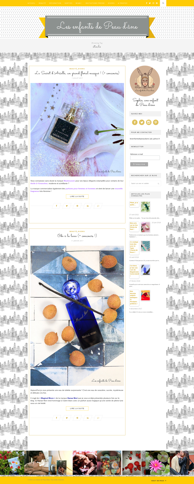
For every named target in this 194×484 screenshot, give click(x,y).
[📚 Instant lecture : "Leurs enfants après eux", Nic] (61, 463)
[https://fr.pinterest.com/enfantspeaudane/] (155, 125)
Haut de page (158, 481)
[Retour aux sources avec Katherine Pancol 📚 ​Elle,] (12, 463)
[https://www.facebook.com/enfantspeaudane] (134, 125)
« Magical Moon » (47, 398)
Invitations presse (95, 3)
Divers (111, 3)
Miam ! (79, 3)
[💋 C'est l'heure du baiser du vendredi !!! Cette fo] (85, 463)
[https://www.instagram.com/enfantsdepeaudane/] (148, 125)
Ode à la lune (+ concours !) (77, 236)
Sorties (68, 3)
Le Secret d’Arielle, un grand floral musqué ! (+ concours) (77, 73)
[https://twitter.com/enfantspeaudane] (141, 125)
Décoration (55, 3)
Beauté (42, 3)
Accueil (31, 3)
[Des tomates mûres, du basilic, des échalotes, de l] (133, 463)
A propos (122, 3)
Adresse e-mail (136, 154)
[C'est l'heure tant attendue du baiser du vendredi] (36, 463)
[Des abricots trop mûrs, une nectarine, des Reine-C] (109, 463)
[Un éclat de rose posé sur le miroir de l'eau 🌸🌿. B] (158, 463)
